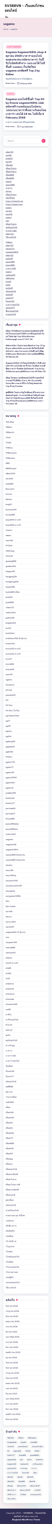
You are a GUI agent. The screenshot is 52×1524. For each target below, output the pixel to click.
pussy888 (10, 185)
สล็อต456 (10, 1117)
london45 (10, 643)
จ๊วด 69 (9, 1025)
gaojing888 (11, 561)
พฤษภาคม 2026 (13, 1321)
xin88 (8, 1009)
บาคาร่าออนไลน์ (14, 47)
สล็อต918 (10, 1148)
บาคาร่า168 (11, 268)
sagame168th (12, 252)
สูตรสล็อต (10, 1200)
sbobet (9, 865)
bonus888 (10, 514)
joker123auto (23, 1447)
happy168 (10, 571)
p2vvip (9, 690)
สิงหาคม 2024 (12, 1419)
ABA (8, 463)
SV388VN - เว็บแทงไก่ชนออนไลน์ (24, 8)
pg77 (8, 721)
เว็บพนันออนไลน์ (12, 1256)
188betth (10, 432)
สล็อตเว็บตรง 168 (13, 1184)
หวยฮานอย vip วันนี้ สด (15, 1215)
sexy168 (9, 870)
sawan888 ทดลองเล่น (15, 855)
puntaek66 (11, 808)
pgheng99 (10, 275)
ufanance (10, 994)
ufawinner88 (11, 1004)
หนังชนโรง (10, 249)
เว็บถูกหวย (10, 1246)
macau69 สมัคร (37, 1447)
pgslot (9, 181)
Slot (7, 901)
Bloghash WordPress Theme (26, 1519)
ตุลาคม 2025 (11, 1357)
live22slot (10, 633)
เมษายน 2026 (12, 1326)
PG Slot (9, 705)
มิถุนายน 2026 (12, 1316)
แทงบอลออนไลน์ (12, 1282)
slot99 (9, 162)
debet (8, 535)
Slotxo (9, 916)
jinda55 (9, 158)
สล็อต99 (9, 1153)
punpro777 (10, 307)
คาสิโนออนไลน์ (12, 1019)
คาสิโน (8, 1014)
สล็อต (8, 1107)
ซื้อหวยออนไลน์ (12, 311)
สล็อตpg (9, 1159)
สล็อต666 (10, 1133)
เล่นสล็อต (9, 1236)
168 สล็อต (10, 422)
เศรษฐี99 (9, 1277)
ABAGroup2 (11, 468)
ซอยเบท (9, 1030)
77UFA (8, 442)
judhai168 (10, 618)
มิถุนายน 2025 (12, 1378)
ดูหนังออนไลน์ (11, 227)
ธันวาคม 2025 (12, 1347)
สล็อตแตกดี (10, 1195)
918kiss (9, 242)
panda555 (11, 695)
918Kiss (9, 447)
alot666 (9, 478)
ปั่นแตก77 (10, 1076)
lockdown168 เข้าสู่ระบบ (16, 638)
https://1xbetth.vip (14, 201)
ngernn (9, 679)
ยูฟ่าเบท (9, 1092)
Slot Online (11, 906)
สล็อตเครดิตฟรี (12, 1174)
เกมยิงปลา (10, 1220)
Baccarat (10, 489)
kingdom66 (11, 623)
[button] (43, 141)
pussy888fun (34, 1455)
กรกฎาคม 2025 (12, 1373)
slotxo (9, 191)
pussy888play (12, 824)
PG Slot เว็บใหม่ (13, 710)
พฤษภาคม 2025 (13, 1383)
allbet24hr (10, 473)
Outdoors (10, 685)
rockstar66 (11, 834)
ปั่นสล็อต (9, 1066)
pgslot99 (10, 772)
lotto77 (9, 659)
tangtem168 (11, 942)
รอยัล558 (10, 1102)
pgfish (9, 736)
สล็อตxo (9, 1164)
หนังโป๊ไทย (10, 198)
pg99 (8, 726)
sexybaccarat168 (14, 885)
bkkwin (9, 499)
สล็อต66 (9, 165)
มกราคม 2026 (12, 1342)
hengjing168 (11, 576)
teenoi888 (10, 947)
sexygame (10, 891)
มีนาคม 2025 (11, 1393)
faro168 (9, 540)
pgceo (9, 731)
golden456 (11, 566)
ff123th (9, 545)
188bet (9, 427)
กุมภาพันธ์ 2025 (12, 1398)
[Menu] (6, 17)
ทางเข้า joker (11, 230)
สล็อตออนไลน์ (11, 1169)
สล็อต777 (9, 1138)
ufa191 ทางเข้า (12, 963)
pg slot (9, 211)
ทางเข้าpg (10, 1045)
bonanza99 (11, 509)
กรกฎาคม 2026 (12, 1311)
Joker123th (11, 612)
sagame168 (11, 844)
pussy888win (12, 829)
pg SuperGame (12, 715)
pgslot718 (10, 762)
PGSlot (9, 757)
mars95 (9, 674)
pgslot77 (10, 298)
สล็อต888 (10, 175)
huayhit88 (10, 587)
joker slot (10, 234)
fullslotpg (10, 278)
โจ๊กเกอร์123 (11, 237)
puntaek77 (10, 813)
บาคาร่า (10, 94)
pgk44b (9, 751)
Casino (9, 530)
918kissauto (11, 453)
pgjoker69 (10, 746)
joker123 (9, 152)
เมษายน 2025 (12, 1388)
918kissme (10, 458)
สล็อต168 (10, 1112)
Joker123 (10, 607)
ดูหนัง (8, 285)
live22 (8, 281)
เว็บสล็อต (9, 1262)
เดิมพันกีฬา (10, 1231)
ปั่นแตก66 (10, 301)
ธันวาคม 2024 (12, 1409)
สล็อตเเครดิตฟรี (12, 1189)
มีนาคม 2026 (11, 1332)
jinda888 (10, 602)
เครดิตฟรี (37, 1490)
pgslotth (10, 788)
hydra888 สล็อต (13, 592)
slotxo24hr (11, 922)
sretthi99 (10, 927)
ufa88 (8, 968)
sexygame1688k (13, 896)
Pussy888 (10, 818)
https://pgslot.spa (14, 204)
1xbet (8, 437)
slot (7, 221)
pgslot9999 (11, 777)
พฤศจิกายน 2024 (13, 1414)
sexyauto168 (12, 880)
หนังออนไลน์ (11, 291)
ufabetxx (10, 983)
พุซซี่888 (9, 1086)
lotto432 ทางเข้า (13, 648)
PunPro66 (10, 798)
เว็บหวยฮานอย (12, 1272)
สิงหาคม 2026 (12, 1306)
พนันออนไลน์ (11, 1081)
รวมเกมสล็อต (11, 1097)
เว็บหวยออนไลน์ (12, 1267)
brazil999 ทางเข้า (13, 520)
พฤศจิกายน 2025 (13, 1352)
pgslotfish (10, 782)
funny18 (9, 556)
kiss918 (9, 214)
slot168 (9, 911)
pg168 (9, 155)
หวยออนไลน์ (11, 314)
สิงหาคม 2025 (12, 1368)
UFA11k (9, 958)
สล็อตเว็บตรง (11, 168)
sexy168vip (11, 875)
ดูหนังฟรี (9, 258)
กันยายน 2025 (12, 1362)
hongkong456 (12, 581)
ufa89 (8, 973)
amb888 (9, 484)
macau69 (10, 669)
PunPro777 (10, 803)
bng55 (9, 504)
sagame (9, 839)
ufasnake (10, 999)
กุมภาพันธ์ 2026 (12, 1337)
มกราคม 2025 (12, 1404)
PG (7, 700)
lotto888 (10, 664)
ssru (7, 937)
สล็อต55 (9, 1122)
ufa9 (8, 978)
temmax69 (11, 952)
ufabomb (10, 989)
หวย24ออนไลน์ (12, 1210)
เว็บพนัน (9, 1251)
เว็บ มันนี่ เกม (11, 1241)
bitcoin (9, 494)
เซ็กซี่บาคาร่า (11, 1226)
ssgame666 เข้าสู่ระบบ (16, 932)
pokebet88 (11, 793)
